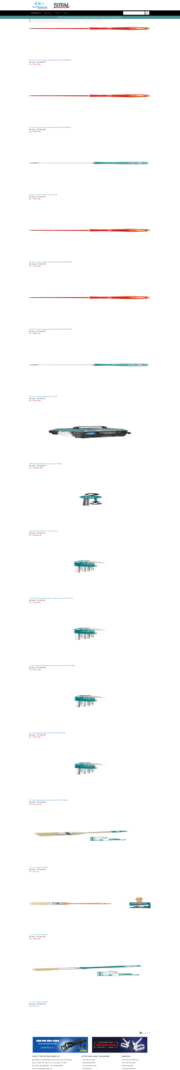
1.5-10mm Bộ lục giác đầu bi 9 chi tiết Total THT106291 (47, 733)
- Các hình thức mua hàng (89, 1065)
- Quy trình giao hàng (127, 1065)
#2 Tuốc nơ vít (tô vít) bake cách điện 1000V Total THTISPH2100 (50, 262)
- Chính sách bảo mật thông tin (130, 1060)
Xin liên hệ (36, 871)
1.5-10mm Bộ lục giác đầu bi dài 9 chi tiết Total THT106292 (48, 800)
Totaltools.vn (36, 13)
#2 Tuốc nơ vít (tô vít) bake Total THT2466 (43, 396)
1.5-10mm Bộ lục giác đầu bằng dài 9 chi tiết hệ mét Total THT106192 (52, 665)
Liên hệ (57, 13)
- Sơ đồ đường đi (86, 1068)
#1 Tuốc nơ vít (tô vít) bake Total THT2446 (43, 194)
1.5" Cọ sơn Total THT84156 (38, 1002)
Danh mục (47, 13)
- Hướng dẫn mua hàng (88, 1060)
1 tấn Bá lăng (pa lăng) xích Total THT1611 (43, 531)
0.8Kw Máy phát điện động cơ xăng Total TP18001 (45, 464)
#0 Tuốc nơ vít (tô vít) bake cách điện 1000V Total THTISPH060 (50, 60)
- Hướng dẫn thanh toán (88, 1062)
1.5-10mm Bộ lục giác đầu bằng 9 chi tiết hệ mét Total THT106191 (51, 598)
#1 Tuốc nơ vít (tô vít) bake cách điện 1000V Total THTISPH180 (50, 127)
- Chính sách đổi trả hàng (128, 1068)
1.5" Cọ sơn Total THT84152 (38, 934)
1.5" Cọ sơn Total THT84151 (38, 867)
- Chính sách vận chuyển (128, 1062)
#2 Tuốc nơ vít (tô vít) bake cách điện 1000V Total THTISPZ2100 (50, 329)
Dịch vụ (65, 13)
